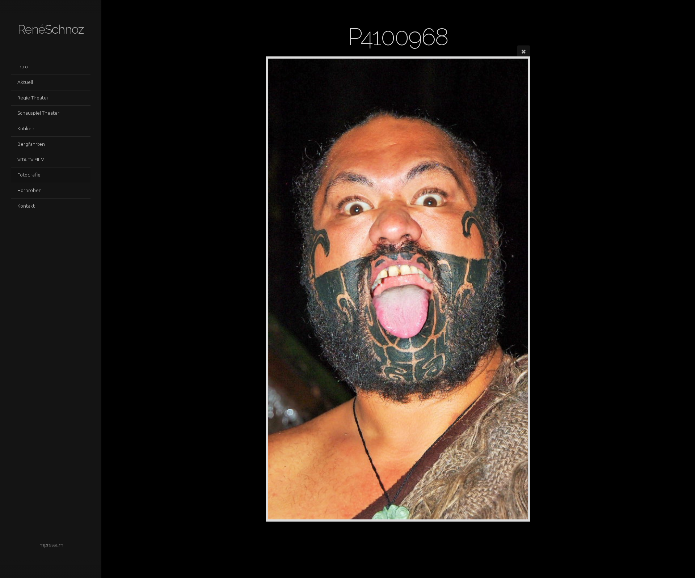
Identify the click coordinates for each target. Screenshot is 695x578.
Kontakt (26, 206)
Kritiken (25, 128)
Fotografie (29, 175)
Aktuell (25, 82)
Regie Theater (33, 98)
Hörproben (29, 190)
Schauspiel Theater (38, 113)
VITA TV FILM (31, 159)
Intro (22, 66)
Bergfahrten (31, 144)
